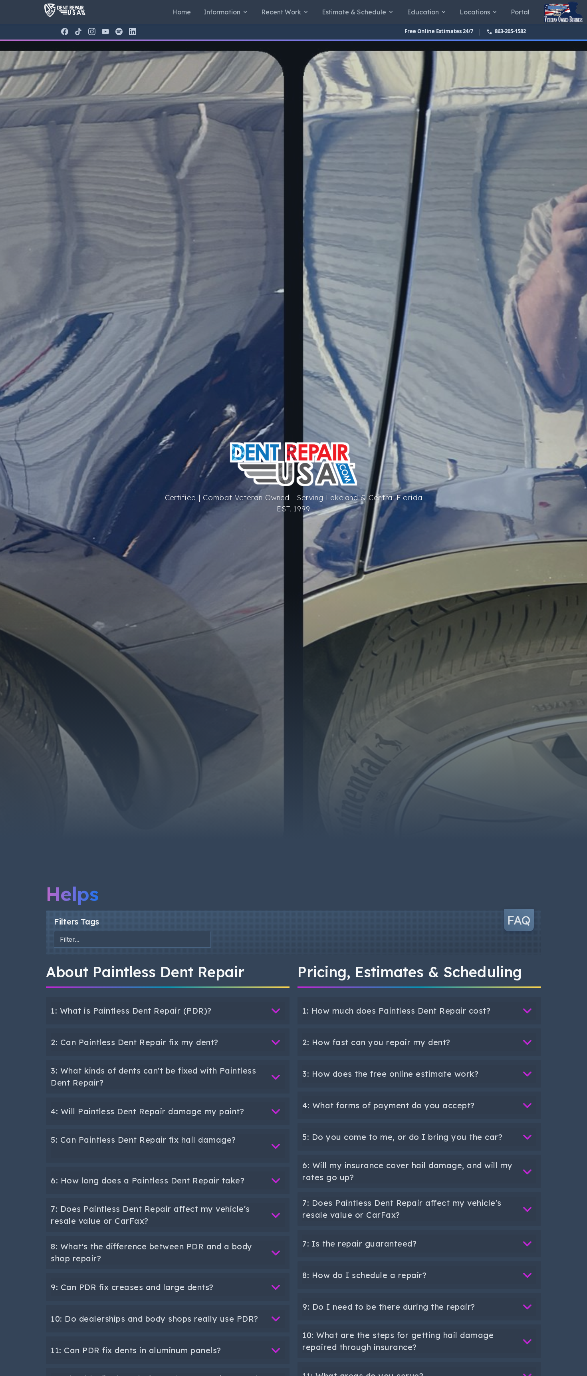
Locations (475, 12)
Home (181, 12)
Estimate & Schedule (354, 12)
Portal (520, 12)
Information (222, 12)
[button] (168, 1011)
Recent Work (281, 12)
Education (423, 12)
